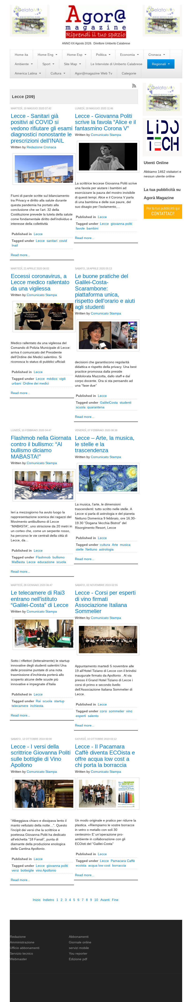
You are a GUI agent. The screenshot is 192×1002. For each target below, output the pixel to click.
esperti (81, 716)
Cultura (56, 73)
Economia (128, 54)
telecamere (20, 706)
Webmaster (18, 959)
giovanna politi (121, 224)
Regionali (159, 64)
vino (129, 711)
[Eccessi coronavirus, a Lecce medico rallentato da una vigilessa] (44, 316)
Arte (115, 545)
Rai (38, 701)
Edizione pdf (78, 959)
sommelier (116, 711)
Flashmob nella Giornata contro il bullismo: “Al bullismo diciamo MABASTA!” (41, 447)
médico (52, 379)
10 (96, 900)
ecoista (81, 865)
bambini (92, 228)
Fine (115, 900)
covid (63, 241)
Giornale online (80, 942)
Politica (101, 54)
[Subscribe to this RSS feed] (134, 86)
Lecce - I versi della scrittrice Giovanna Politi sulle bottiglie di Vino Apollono (40, 755)
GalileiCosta (109, 402)
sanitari (52, 241)
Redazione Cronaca (41, 147)
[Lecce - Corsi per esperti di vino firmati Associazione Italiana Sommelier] (108, 639)
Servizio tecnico (21, 953)
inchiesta (36, 706)
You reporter (78, 953)
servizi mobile (79, 948)
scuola (80, 407)
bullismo (58, 557)
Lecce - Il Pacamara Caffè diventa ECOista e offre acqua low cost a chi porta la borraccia (105, 755)
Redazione (18, 936)
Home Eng (46, 54)
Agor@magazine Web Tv (93, 73)
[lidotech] (163, 135)
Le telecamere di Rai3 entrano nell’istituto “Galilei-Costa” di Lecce (39, 598)
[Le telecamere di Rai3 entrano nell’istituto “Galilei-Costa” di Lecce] (44, 633)
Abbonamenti (79, 936)
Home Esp (75, 54)
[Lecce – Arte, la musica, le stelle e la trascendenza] (108, 478)
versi (15, 870)
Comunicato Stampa (106, 135)
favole (80, 228)
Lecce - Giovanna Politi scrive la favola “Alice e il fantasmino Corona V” (105, 122)
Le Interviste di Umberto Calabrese (116, 64)
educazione (46, 562)
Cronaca (155, 54)
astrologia (106, 549)
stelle (80, 549)
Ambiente (22, 64)
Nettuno (91, 549)
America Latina (26, 73)
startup (59, 701)
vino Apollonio (46, 870)
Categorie (129, 73)
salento (93, 716)
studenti (125, 402)
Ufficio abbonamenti (24, 948)
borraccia (119, 865)
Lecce (38, 234)
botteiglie (27, 870)
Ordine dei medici (36, 383)
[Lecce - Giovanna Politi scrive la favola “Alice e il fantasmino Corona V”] (108, 156)
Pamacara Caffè (123, 861)
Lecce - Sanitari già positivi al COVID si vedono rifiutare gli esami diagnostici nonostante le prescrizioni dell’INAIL (41, 128)
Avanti (105, 900)
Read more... (20, 255)
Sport (46, 64)
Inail (15, 245)
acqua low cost (99, 865)
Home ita (21, 54)
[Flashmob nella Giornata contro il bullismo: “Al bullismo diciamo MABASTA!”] (44, 485)
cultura (105, 545)
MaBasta (18, 562)
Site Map (71, 64)
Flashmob (43, 557)
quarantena (95, 407)
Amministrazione (22, 942)
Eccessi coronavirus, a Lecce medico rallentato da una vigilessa (40, 282)
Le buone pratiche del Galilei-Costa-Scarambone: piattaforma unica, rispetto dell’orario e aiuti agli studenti (105, 291)
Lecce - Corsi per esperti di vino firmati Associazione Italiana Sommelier (105, 601)
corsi (103, 711)
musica (125, 545)
